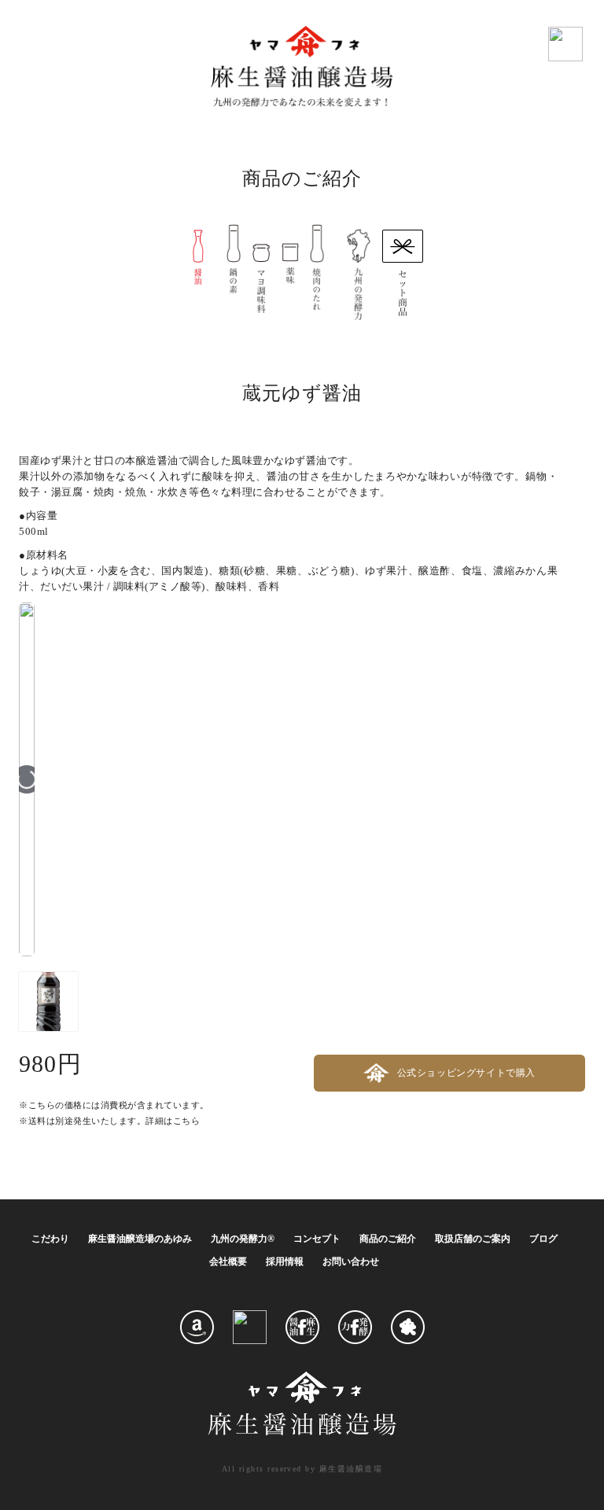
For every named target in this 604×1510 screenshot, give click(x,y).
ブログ (543, 1238)
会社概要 (228, 1261)
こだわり (50, 1238)
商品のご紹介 (387, 1238)
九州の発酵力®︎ (242, 1238)
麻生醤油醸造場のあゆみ (140, 1238)
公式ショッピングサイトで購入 (466, 1072)
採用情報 (285, 1261)
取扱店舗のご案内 (472, 1238)
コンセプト (317, 1238)
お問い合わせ (350, 1261)
